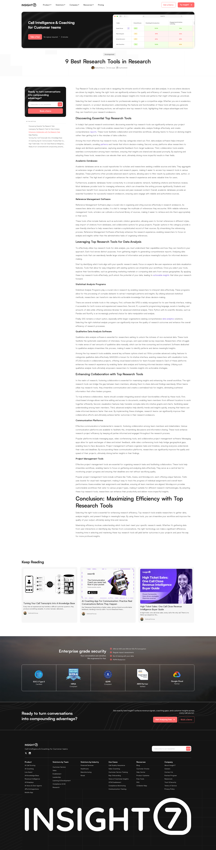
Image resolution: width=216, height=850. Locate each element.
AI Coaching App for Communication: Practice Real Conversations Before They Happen (47, 141)
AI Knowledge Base (32, 775)
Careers (167, 769)
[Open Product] (51, 5)
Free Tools (140, 779)
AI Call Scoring (30, 765)
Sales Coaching (114, 769)
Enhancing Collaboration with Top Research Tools (44, 132)
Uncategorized (109, 54)
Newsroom (168, 779)
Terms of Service (170, 786)
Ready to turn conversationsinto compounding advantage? (47, 147)
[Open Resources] (93, 5)
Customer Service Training (118, 772)
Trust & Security (170, 782)
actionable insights (161, 275)
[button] (35, 37)
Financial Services (87, 765)
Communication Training (117, 789)
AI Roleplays (29, 782)
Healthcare (85, 769)
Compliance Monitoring (117, 786)
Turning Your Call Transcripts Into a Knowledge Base (45, 138)
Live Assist (28, 772)
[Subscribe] (60, 104)
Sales (54, 770)
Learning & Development (62, 780)
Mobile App (29, 792)
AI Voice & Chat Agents (33, 786)
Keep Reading (33, 135)
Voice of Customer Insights (119, 779)
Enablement (57, 774)
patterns (104, 144)
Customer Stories (142, 769)
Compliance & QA (59, 784)
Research (56, 787)
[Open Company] (78, 5)
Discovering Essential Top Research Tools (42, 126)
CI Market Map (141, 786)
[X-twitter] (26, 753)
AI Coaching (29, 769)
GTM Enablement (115, 782)
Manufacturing (86, 772)
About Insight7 (170, 765)
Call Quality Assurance (117, 765)
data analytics (168, 318)
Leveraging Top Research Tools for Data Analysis (44, 129)
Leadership (57, 777)
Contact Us (168, 772)
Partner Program (170, 775)
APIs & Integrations (32, 789)
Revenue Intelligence (32, 779)
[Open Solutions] (64, 5)
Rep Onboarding (115, 775)
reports (93, 132)
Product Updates (142, 775)
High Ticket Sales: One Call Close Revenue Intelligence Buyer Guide (47, 144)
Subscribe (188, 748)
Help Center (140, 772)
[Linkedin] (30, 753)
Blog (138, 765)
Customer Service (59, 767)
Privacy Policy (169, 789)
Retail (83, 775)
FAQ (137, 782)
